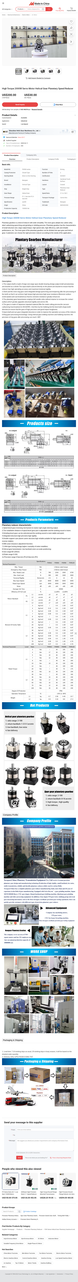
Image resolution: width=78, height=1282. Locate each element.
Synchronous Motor (27, 1238)
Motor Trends (32, 1263)
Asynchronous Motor (10, 1238)
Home (3, 15)
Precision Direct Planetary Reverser (30, 1219)
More (4, 1267)
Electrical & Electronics (14, 15)
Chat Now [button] (59, 105)
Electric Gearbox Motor (11, 1258)
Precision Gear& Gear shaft (47, 1216)
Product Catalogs (30, 1211)
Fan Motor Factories (45, 1253)
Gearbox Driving (46, 1258)
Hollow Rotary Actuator (9, 1219)
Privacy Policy (69, 1274)
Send (19, 1158)
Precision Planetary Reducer (11, 1216)
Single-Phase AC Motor (35, 1243)
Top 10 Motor (19, 1263)
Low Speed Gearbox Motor (63, 1258)
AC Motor (34, 15)
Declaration (60, 1274)
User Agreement (50, 1274)
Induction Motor (53, 1238)
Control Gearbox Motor (29, 1258)
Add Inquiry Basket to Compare (39, 78)
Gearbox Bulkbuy (46, 1263)
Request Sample (37, 109)
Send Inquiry (20, 105)
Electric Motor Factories (63, 1253)
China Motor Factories (11, 1253)
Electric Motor (26, 15)
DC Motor (41, 1238)
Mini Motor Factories (28, 1253)
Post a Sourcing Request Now (60, 1158)
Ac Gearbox (7, 1263)
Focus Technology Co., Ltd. (25, 1274)
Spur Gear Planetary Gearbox (30, 1216)
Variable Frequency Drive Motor (13, 1243)
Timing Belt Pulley (63, 1216)
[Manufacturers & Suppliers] (39, 4)
